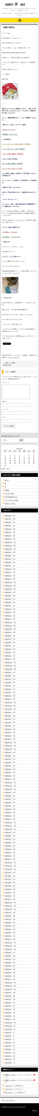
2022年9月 (8, 672)
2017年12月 (8, 862)
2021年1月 (8, 739)
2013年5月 (8, 1046)
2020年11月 (8, 746)
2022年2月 (8, 696)
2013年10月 (8, 1029)
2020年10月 (8, 749)
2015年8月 (8, 956)
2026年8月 (8, 515)
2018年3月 (8, 852)
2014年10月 (8, 989)
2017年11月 (8, 866)
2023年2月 (8, 656)
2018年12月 (8, 822)
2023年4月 (8, 649)
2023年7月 (8, 639)
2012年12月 (8, 1063)
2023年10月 (8, 629)
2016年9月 (8, 912)
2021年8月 (8, 716)
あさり (7, 480)
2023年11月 (8, 626)
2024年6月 (8, 602)
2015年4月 (8, 969)
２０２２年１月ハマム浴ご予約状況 (13, 149)
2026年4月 (8, 529)
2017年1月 (8, 899)
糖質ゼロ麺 (7, 365)
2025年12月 (8, 542)
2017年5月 (8, 886)
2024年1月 (8, 619)
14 (24, 458)
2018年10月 (8, 829)
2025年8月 (8, 556)
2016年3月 (8, 932)
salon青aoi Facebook (9, 232)
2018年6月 (8, 842)
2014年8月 (8, 996)
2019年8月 (8, 796)
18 (10, 460)
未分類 (25, 355)
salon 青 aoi (11, 8)
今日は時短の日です (11, 497)
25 (10, 463)
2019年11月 (8, 786)
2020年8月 (8, 756)
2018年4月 (8, 849)
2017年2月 (8, 896)
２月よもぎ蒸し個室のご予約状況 (12, 154)
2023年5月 (8, 646)
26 (14, 463)
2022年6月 (8, 682)
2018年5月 (8, 846)
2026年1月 (8, 539)
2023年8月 (8, 636)
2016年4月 (8, 929)
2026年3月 (8, 532)
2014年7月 (8, 999)
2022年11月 (8, 666)
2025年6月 (8, 562)
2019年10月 (8, 789)
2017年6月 (8, 882)
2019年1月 (8, 819)
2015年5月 (8, 966)
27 (19, 463)
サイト (4, 417)
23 (33, 460)
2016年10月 (8, 909)
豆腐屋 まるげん (10, 1075)
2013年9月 (8, 1032)
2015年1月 (8, 979)
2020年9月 (8, 752)
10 (5, 458)
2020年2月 (8, 776)
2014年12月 (8, 982)
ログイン (35, 1110)
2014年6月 (8, 1002)
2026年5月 (8, 525)
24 (5, 463)
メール (5, 409)
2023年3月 (8, 652)
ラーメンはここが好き (12, 500)
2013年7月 (8, 1039)
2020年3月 (8, 772)
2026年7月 (8, 519)
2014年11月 (8, 986)
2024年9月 (8, 592)
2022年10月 (8, 669)
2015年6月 (8, 962)
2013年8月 (8, 1036)
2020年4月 (8, 769)
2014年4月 (8, 1009)
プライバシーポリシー (8, 1100)
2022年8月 (8, 676)
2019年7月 (8, 799)
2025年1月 (8, 579)
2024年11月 (8, 585)
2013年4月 (8, 1049)
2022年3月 (8, 692)
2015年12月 (8, 942)
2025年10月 (8, 549)
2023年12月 (8, 622)
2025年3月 (8, 572)
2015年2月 (8, 976)
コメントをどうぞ (14, 357)
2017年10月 (8, 869)
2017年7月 (8, 879)
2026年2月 (8, 536)
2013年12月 (8, 1022)
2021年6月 (8, 722)
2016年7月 (8, 919)
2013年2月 (8, 1056)
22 (29, 460)
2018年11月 (8, 826)
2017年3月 (8, 892)
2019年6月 (8, 802)
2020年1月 (8, 779)
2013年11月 (8, 1026)
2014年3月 (8, 1012)
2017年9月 (8, 872)
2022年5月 (8, 686)
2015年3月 (8, 972)
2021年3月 (8, 732)
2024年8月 (8, 596)
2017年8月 (8, 876)
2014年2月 (8, 1016)
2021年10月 (8, 709)
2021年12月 (8, 702)
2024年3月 (8, 612)
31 (5, 465)
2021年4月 (8, 729)
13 (19, 458)
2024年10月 (8, 589)
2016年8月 (8, 916)
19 (14, 460)
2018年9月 (8, 832)
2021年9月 (8, 712)
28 (24, 463)
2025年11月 (8, 545)
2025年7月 (8, 559)
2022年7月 (8, 679)
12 (14, 458)
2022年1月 (8, 699)
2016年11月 (8, 906)
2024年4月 (8, 609)
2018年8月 (8, 836)
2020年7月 (8, 759)
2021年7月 (8, 719)
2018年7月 (8, 839)
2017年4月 (8, 889)
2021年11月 (8, 706)
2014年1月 (8, 1019)
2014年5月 (8, 1006)
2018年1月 (8, 859)
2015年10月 (8, 949)
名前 (4, 401)
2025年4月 (8, 569)
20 (19, 460)
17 (5, 460)
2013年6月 (8, 1042)
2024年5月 (8, 606)
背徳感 (7, 490)
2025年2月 (8, 576)
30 (33, 463)
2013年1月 (8, 1059)
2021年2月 (8, 736)
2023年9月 (8, 632)
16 (33, 458)
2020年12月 (8, 742)
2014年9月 (8, 992)
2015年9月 (8, 952)
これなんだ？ (9, 1086)
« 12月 (3, 468)
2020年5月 (8, 766)
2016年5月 (8, 926)
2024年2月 (8, 616)
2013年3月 (8, 1052)
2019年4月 (8, 809)
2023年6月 (8, 642)
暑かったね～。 (9, 1092)
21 (24, 460)
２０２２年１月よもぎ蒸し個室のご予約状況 (16, 144)
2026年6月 (8, 522)
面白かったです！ (10, 503)
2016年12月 (8, 902)
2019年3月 (8, 812)
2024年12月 (8, 582)
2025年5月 (8, 565)
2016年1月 (8, 939)
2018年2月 (8, 856)
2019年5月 (8, 806)
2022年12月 (8, 662)
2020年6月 (8, 762)
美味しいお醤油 (9, 363)
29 (29, 463)
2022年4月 (8, 689)
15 (29, 458)
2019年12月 (8, 782)
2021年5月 (8, 726)
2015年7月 (8, 959)
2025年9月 (8, 552)
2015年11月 (8, 946)
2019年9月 (8, 792)
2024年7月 (8, 599)
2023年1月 (8, 659)
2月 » (8, 468)
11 (10, 458)
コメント (6, 382)
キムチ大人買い (10, 493)
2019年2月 (8, 816)
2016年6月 (8, 922)
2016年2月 (8, 936)
